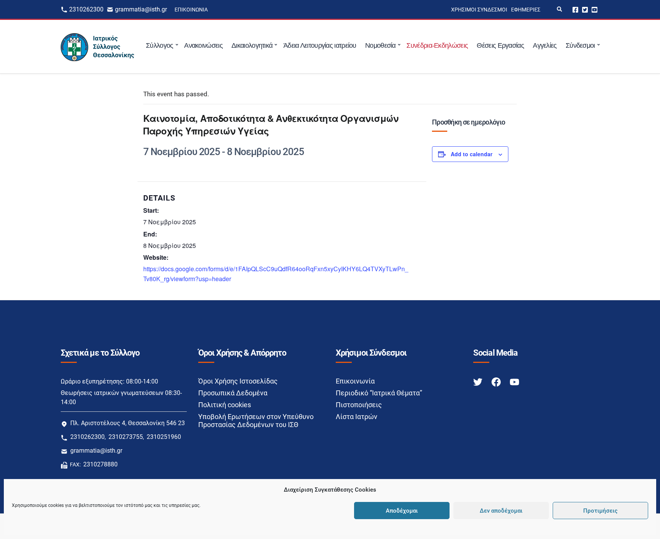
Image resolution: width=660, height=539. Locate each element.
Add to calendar (471, 154)
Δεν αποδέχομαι (501, 510)
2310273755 (125, 436)
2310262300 (86, 9)
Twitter (585, 9)
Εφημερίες (525, 9)
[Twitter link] (478, 381)
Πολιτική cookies (224, 405)
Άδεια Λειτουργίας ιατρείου (319, 45)
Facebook (575, 9)
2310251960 (164, 436)
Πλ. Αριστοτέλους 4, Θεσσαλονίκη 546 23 (127, 423)
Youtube (594, 9)
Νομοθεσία (380, 45)
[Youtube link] (514, 381)
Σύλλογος (159, 45)
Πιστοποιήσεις (359, 405)
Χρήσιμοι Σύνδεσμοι (479, 9)
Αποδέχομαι (402, 510)
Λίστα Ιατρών (356, 417)
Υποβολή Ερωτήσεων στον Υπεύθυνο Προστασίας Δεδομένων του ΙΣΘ (256, 421)
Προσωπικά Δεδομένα (232, 393)
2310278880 (100, 464)
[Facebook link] (497, 381)
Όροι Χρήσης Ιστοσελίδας (238, 381)
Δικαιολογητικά (251, 45)
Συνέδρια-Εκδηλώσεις (437, 45)
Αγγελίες (544, 45)
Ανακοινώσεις (203, 45)
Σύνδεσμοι (580, 45)
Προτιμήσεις (600, 510)
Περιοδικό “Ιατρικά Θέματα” (379, 393)
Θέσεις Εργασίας (500, 45)
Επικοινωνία (191, 9)
